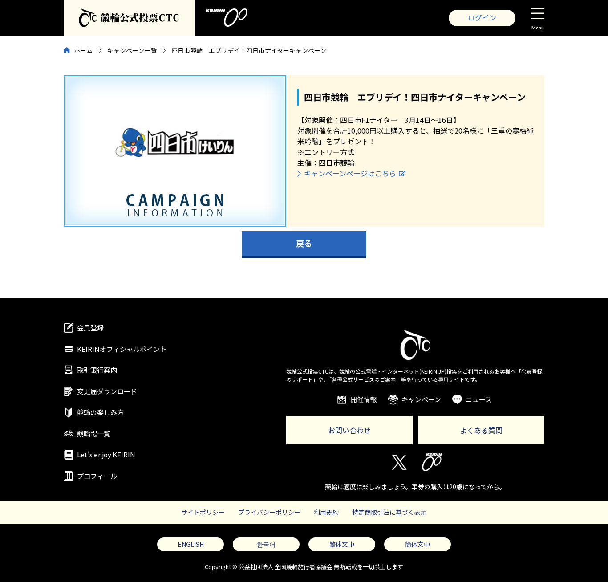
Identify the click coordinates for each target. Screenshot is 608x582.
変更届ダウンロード (107, 391)
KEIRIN (432, 462)
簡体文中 (417, 544)
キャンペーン (421, 399)
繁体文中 (341, 544)
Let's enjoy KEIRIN (106, 454)
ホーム (83, 50)
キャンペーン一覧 (132, 50)
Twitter (399, 462)
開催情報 (363, 399)
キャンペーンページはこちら (350, 173)
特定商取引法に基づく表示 (389, 512)
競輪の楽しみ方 (100, 412)
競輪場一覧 (93, 433)
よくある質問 (481, 430)
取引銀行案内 (97, 369)
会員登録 (90, 327)
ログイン (482, 17)
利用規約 (326, 512)
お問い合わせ (349, 430)
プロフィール (97, 475)
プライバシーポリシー (269, 512)
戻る (304, 243)
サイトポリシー (203, 512)
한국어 (266, 544)
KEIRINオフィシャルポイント (121, 349)
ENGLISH (191, 544)
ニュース (479, 399)
